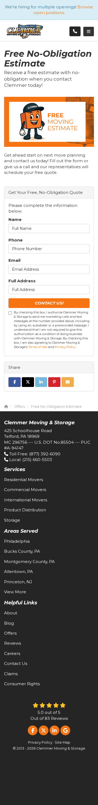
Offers (10, 633)
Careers (12, 653)
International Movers (25, 499)
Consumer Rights (22, 683)
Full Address (22, 280)
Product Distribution (25, 509)
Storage (12, 520)
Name (15, 219)
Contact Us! (49, 303)
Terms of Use (37, 347)
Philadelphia (17, 541)
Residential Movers (23, 479)
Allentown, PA (18, 571)
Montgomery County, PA (29, 561)
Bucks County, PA (22, 551)
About (10, 612)
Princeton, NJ (18, 581)
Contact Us (15, 663)
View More (15, 591)
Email (14, 260)
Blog (9, 623)
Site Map (62, 742)
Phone (15, 240)
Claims (11, 673)
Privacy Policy (65, 347)
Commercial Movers (25, 489)
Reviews (12, 643)
